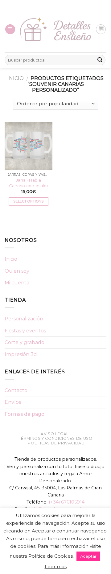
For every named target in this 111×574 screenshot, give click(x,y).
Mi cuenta (17, 283)
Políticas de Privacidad (56, 443)
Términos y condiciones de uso (55, 438)
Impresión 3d (21, 354)
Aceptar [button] (88, 556)
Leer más (56, 566)
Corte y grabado (24, 342)
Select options (28, 201)
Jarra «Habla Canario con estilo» (28, 183)
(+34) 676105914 (66, 502)
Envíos (13, 402)
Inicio (15, 78)
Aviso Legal (55, 434)
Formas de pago (24, 414)
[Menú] (10, 29)
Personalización (24, 319)
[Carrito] (101, 29)
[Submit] (100, 60)
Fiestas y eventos (25, 331)
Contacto (16, 390)
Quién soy (17, 271)
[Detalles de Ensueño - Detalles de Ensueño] (55, 29)
